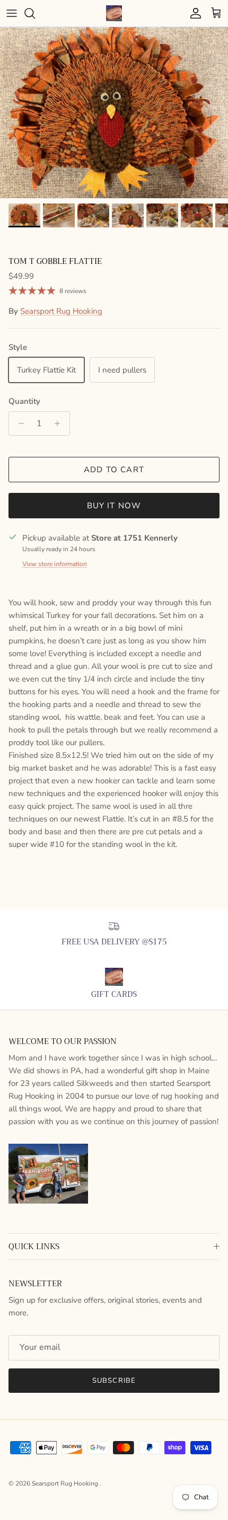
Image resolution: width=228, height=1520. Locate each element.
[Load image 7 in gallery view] (114, 112)
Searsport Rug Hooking (61, 311)
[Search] (35, 13)
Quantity (24, 401)
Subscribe (113, 1380)
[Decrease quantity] (18, 423)
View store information (54, 564)
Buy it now (114, 505)
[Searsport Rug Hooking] (114, 13)
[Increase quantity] (60, 423)
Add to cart (114, 469)
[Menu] (11, 13)
